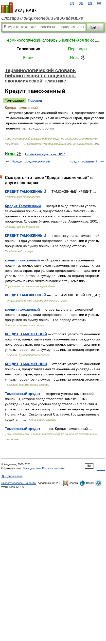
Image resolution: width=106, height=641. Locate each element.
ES (90, 3)
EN (72, 3)
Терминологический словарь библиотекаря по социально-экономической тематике (53, 40)
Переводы (77, 49)
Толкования (28, 49)
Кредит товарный (83, 161)
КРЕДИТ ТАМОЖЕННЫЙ (25, 191)
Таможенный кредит (22, 394)
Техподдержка (32, 468)
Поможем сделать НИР (45, 154)
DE (81, 3)
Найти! (95, 27)
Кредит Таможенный (23, 206)
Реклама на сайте (53, 468)
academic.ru (19, 7)
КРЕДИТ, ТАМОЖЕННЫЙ (26, 334)
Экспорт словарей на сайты (18, 482)
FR (99, 3)
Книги (28, 57)
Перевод (35, 100)
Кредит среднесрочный (31, 161)
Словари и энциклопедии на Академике (42, 18)
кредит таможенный (22, 260)
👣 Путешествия (11, 476)
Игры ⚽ (78, 57)
